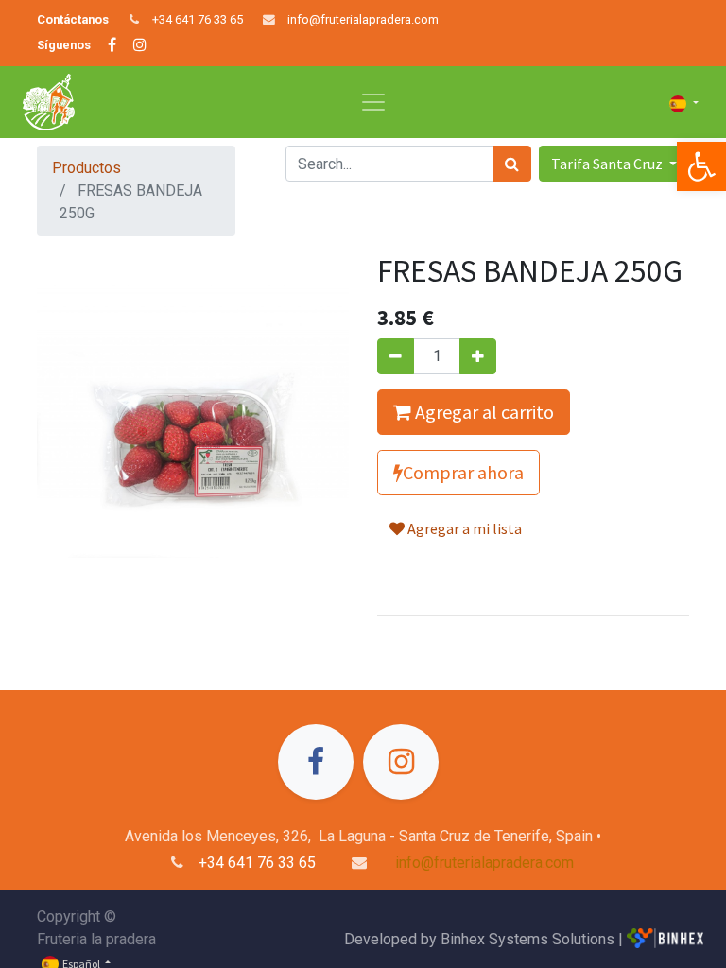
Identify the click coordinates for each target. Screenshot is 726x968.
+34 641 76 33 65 (197, 19)
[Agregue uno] (477, 356)
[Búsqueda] (512, 164)
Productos (86, 168)
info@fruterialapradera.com (363, 19)
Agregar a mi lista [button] (463, 528)
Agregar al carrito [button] (482, 412)
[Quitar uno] (395, 356)
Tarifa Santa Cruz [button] (608, 163)
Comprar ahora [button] (463, 472)
